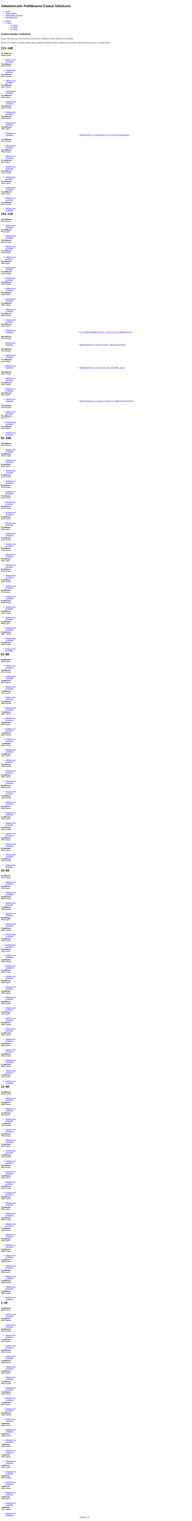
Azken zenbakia (11, 13)
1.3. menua (14, 29)
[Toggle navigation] (2, 1)
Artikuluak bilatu (11, 17)
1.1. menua (14, 25)
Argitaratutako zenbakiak (14, 15)
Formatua (83, 1517)
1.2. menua (14, 27)
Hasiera (8, 11)
